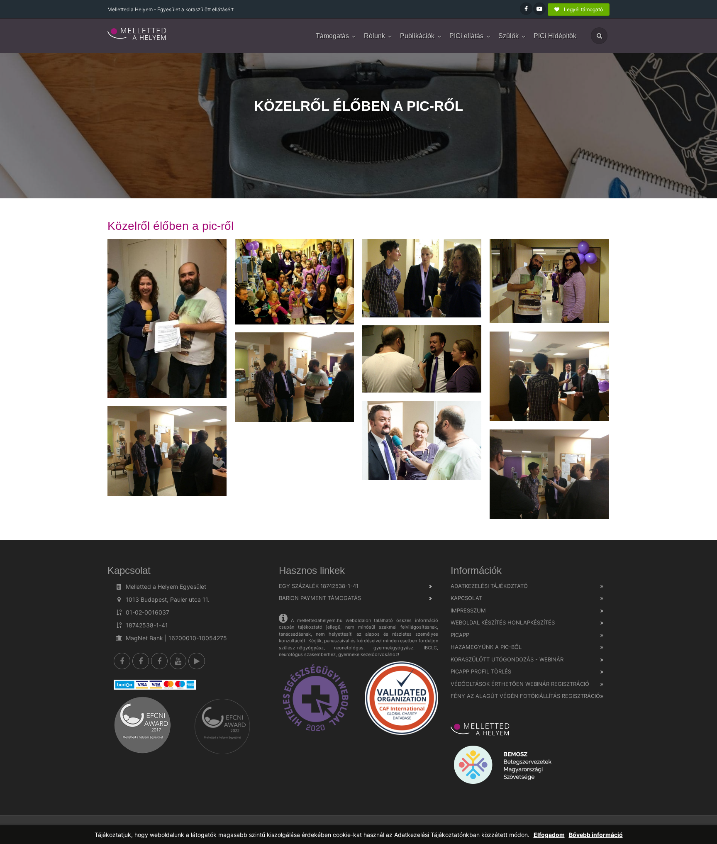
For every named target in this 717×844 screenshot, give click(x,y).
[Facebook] (122, 661)
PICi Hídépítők (555, 35)
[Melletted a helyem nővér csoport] (159, 661)
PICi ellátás (466, 35)
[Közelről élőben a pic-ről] (137, 34)
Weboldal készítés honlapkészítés (503, 622)
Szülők (508, 35)
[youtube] (178, 661)
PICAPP (460, 635)
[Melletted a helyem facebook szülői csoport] (140, 661)
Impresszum (468, 610)
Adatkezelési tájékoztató (489, 586)
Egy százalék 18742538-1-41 (318, 586)
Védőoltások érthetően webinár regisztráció (520, 684)
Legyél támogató (583, 9)
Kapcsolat (466, 598)
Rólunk (374, 35)
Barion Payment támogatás (320, 598)
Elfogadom (549, 835)
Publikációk (417, 35)
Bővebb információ (596, 835)
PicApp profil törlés (481, 671)
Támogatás (332, 35)
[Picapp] (196, 661)
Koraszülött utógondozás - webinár (507, 659)
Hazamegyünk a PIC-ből (486, 647)
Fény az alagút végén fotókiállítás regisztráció (525, 696)
